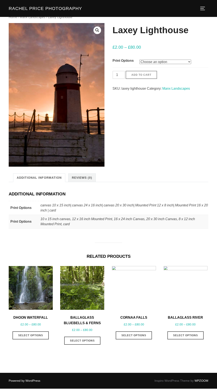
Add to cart (141, 74)
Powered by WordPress (24, 380)
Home (13, 17)
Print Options (123, 60)
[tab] (39, 177)
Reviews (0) (82, 177)
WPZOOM (201, 380)
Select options (30, 335)
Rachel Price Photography (45, 8)
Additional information (39, 177)
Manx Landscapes (32, 17)
